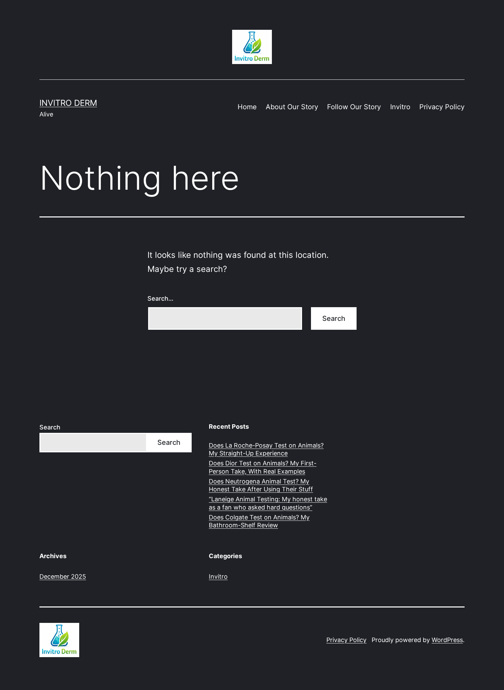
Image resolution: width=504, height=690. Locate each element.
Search (49, 427)
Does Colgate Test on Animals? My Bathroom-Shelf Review (259, 521)
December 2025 (62, 576)
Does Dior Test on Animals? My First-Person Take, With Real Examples (262, 467)
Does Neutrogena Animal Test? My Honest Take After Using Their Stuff (261, 485)
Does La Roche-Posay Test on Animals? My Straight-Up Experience (266, 449)
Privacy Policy (442, 107)
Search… (160, 298)
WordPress (447, 639)
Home (247, 107)
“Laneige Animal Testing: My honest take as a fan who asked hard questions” (268, 503)
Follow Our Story (354, 107)
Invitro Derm (68, 103)
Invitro (400, 107)
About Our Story (292, 107)
